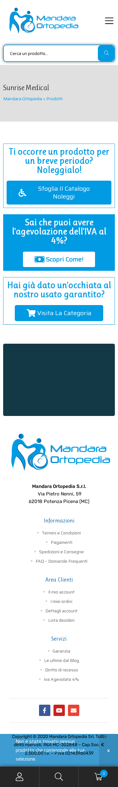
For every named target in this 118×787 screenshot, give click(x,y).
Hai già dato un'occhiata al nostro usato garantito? (59, 290)
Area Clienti (59, 579)
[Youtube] (59, 710)
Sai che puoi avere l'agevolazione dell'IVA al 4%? (59, 231)
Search (59, 777)
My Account (19, 777)
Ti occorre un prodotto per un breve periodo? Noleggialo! (59, 160)
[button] (59, 193)
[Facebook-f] (44, 710)
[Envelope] (73, 710)
